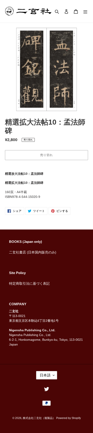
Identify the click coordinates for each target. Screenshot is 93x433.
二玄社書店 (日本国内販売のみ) (32, 252)
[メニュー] (85, 11)
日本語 (45, 375)
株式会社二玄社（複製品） (39, 418)
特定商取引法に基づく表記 (29, 283)
